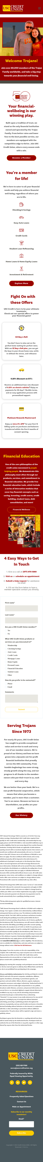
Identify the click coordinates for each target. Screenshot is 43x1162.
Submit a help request (16, 581)
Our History (21, 815)
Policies (25, 1147)
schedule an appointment (27, 576)
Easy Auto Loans (21, 223)
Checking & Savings (21, 210)
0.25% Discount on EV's (21, 379)
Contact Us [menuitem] (21, 1102)
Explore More (21, 283)
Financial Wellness (21, 510)
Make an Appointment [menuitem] (21, 1107)
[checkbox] (21, 632)
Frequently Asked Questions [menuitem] (21, 1096)
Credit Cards (21, 236)
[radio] (21, 630)
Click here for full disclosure (22, 945)
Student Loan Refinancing (21, 249)
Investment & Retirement (22, 275)
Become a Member (21, 158)
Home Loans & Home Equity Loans (21, 262)
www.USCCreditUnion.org (10, 941)
